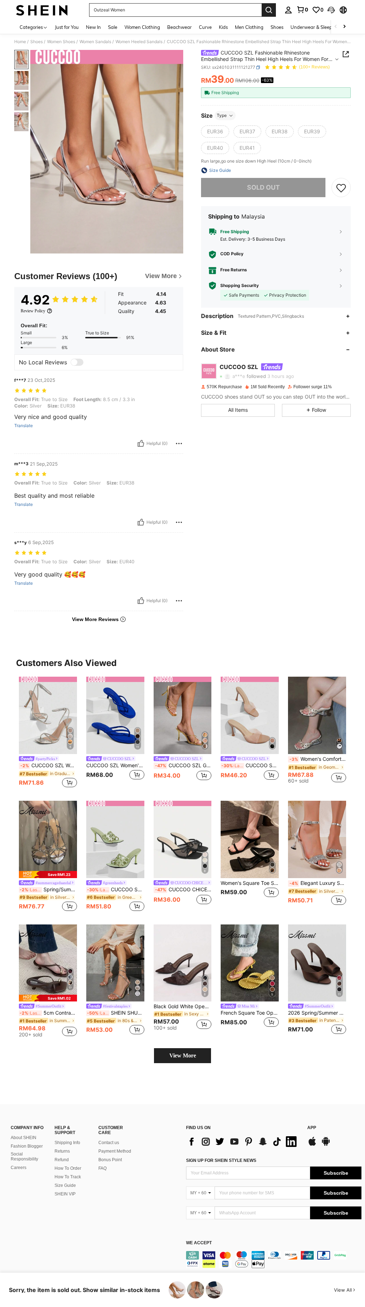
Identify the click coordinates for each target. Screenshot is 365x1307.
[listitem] (48, 733)
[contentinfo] (273, 1259)
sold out (263, 187)
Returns (62, 1151)
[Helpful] (141, 443)
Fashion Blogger (27, 1146)
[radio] (215, 131)
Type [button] (222, 115)
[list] (243, 1141)
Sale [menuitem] (112, 27)
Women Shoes (61, 41)
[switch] (77, 362)
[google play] (326, 1144)
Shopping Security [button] (239, 285)
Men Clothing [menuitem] (249, 27)
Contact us (108, 1142)
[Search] (269, 10)
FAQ (102, 1168)
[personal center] (288, 10)
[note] (48, 874)
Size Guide (65, 1185)
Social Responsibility (24, 1157)
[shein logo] (42, 10)
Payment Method (114, 1151)
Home (20, 41)
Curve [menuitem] (205, 27)
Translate (23, 425)
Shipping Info (67, 1142)
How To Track (68, 1176)
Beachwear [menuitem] (179, 27)
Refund (62, 1159)
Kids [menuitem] (223, 27)
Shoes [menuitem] (277, 27)
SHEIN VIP (65, 1193)
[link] (302, 9)
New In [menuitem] (93, 27)
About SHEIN (23, 1137)
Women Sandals (95, 41)
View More (182, 1055)
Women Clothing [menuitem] (142, 27)
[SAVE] (341, 187)
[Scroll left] (335, 27)
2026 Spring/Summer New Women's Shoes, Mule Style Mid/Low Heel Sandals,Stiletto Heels (317, 1013)
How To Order (68, 1168)
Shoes (36, 41)
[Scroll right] (344, 27)
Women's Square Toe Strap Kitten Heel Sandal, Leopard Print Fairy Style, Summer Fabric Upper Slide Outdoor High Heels (250, 883)
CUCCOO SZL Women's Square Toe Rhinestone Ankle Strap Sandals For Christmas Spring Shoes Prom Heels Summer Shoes (48, 765)
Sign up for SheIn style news (221, 1160)
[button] (331, 10)
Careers (18, 1167)
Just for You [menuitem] (67, 27)
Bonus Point (110, 1159)
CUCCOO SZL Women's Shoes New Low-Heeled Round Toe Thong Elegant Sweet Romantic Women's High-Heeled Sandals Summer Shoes (115, 765)
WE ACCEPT (199, 1243)
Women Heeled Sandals (139, 41)
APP (311, 1128)
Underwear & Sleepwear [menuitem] (317, 27)
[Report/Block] (179, 443)
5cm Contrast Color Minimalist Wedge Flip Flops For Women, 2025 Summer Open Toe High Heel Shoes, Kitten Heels (48, 1013)
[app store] (312, 1144)
